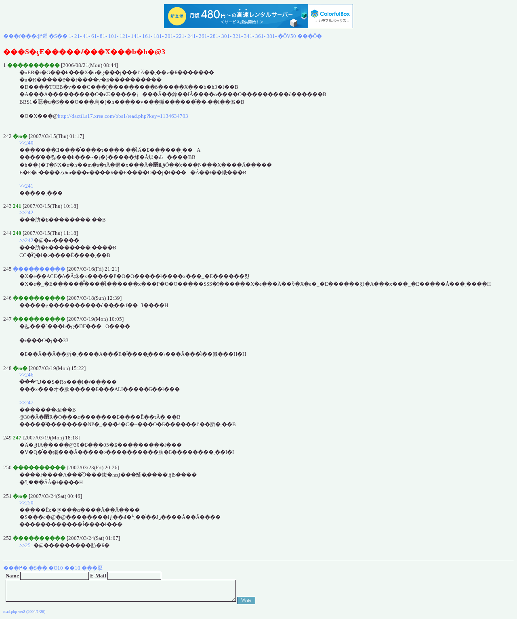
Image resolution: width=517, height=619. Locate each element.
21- (78, 36)
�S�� (58, 36)
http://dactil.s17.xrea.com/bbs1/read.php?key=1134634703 (123, 116)
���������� (39, 269)
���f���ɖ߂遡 (25, 36)
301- (226, 36)
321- (238, 36)
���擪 (92, 568)
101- (113, 36)
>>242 (26, 212)
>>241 (26, 186)
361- (260, 36)
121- (125, 36)
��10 (72, 568)
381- (272, 36)
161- (147, 36)
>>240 (26, 143)
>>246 (26, 375)
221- (181, 36)
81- (103, 36)
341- (249, 36)
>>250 (26, 503)
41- (86, 36)
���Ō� (309, 36)
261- (204, 36)
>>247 (26, 402)
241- (192, 36)
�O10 (55, 568)
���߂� (15, 568)
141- (136, 36)
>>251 (26, 545)
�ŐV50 (287, 36)
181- (158, 36)
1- (71, 36)
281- (215, 36)
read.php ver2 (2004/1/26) (24, 611)
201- (170, 36)
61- (95, 36)
